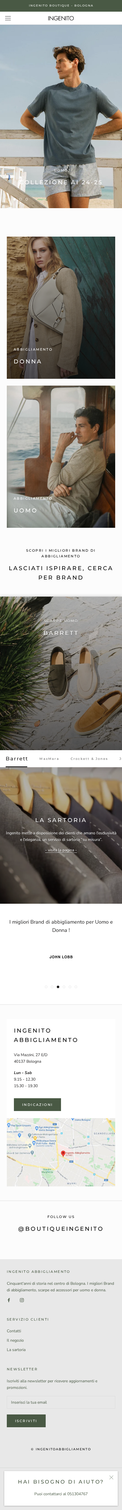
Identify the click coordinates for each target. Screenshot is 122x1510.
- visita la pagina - (61, 850)
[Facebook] (9, 1299)
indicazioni (37, 1104)
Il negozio (15, 1340)
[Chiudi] (111, 1477)
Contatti (14, 1331)
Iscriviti (26, 1421)
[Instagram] (22, 1299)
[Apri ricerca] (8, 18)
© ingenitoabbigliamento (61, 1449)
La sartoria (16, 1349)
